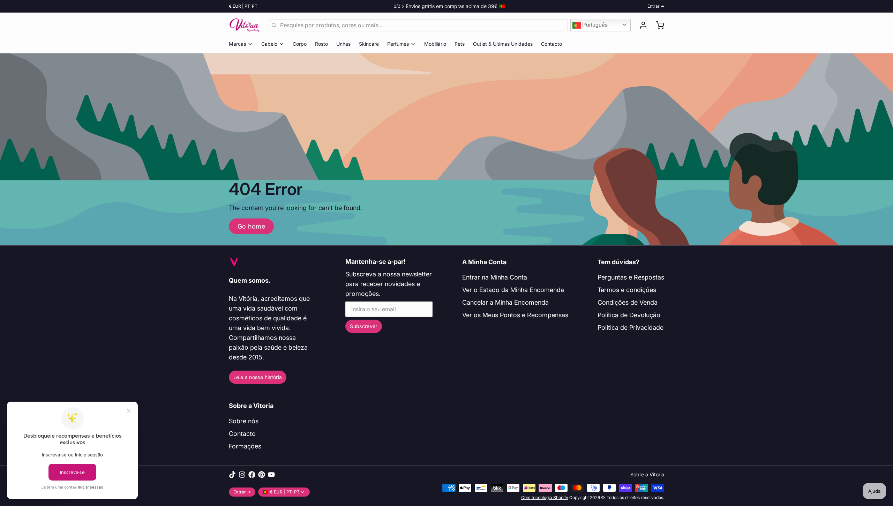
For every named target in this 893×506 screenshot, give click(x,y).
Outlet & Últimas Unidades (503, 44)
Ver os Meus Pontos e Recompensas (515, 315)
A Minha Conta (484, 262)
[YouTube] (271, 474)
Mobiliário (435, 44)
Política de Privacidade (630, 327)
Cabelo (269, 44)
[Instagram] (242, 474)
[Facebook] (251, 474)
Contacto (551, 44)
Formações (245, 446)
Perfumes (398, 44)
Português (594, 25)
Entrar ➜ (655, 6)
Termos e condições (627, 289)
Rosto (321, 44)
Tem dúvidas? (618, 262)
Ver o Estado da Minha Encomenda (513, 289)
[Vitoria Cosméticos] (244, 25)
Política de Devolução (629, 315)
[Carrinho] (657, 25)
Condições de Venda (628, 302)
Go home (251, 226)
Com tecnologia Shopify (544, 497)
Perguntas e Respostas (631, 277)
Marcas (237, 44)
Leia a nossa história (257, 377)
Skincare (369, 44)
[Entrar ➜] (640, 25)
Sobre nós (243, 421)
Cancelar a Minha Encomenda (505, 302)
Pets (460, 44)
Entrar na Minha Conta (494, 277)
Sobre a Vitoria (251, 405)
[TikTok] (232, 474)
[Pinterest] (261, 474)
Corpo (300, 44)
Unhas (343, 44)
